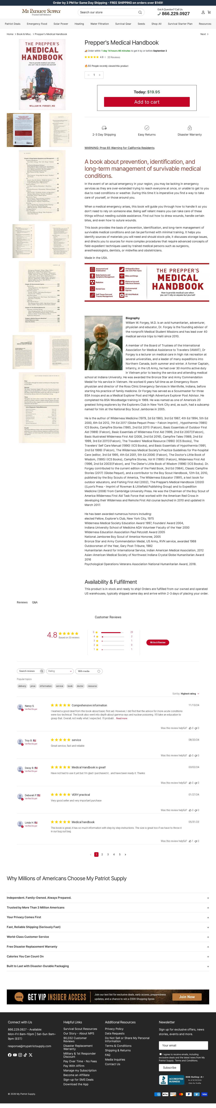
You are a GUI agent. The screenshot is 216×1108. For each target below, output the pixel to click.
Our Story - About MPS (78, 1033)
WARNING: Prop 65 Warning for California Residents (119, 147)
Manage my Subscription (80, 1070)
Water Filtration (99, 23)
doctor (80, 686)
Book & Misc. (24, 34)
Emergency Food (37, 23)
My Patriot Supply (26, 1093)
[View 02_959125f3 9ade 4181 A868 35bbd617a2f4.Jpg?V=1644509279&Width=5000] (61, 130)
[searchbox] (28, 671)
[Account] (203, 12)
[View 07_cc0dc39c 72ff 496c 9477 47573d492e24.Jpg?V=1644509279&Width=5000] (24, 352)
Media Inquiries (115, 1059)
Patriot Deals (12, 23)
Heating (79, 23)
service (59, 686)
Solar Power (61, 23)
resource (92, 686)
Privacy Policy (114, 1028)
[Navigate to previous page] (91, 854)
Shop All (156, 23)
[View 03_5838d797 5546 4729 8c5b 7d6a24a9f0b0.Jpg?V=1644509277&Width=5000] (42, 185)
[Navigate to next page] (125, 854)
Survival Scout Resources (80, 1028)
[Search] (140, 12)
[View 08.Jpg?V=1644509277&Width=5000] (61, 352)
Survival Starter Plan (180, 23)
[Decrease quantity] (88, 75)
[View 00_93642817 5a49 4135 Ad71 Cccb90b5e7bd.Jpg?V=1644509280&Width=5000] (42, 74)
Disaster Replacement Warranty (78, 1047)
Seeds (141, 23)
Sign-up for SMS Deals (78, 1079)
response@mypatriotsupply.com (29, 1046)
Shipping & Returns (118, 1050)
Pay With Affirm (73, 1066)
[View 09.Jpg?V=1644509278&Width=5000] (42, 407)
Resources (205, 23)
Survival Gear (123, 23)
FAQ (107, 1055)
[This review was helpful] (190, 728)
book (70, 686)
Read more (121, 718)
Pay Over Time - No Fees (80, 1061)
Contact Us (112, 1064)
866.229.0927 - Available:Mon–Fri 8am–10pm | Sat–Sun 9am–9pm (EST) (32, 1034)
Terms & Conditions (118, 1045)
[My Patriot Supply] (41, 12)
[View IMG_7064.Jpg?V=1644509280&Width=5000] (24, 130)
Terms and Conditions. (186, 1060)
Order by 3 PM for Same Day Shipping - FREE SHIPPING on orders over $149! (108, 3)
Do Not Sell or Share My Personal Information (127, 1039)
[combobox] (111, 12)
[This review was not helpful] (196, 728)
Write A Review (157, 642)
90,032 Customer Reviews (75, 1039)
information (46, 686)
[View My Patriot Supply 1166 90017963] (182, 1083)
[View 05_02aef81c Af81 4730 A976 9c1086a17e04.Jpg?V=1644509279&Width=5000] (61, 241)
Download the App (75, 1084)
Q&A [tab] (34, 602)
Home (10, 34)
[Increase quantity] (100, 75)
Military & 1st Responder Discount (79, 1055)
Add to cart (147, 102)
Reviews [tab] (22, 602)
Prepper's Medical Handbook (51, 34)
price (33, 686)
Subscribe (169, 1067)
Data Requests (114, 1033)
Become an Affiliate (76, 1075)
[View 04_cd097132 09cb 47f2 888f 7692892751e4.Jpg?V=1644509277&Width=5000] (24, 241)
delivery (22, 686)
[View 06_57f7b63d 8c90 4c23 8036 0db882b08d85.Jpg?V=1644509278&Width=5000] (42, 296)
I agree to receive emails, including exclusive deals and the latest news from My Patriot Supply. (182, 1057)
